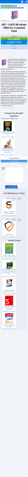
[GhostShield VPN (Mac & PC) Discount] (9, 225)
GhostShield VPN (9, 234)
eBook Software (20, 7)
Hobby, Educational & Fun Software (8, 7)
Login (8, 188)
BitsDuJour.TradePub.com (6, 5)
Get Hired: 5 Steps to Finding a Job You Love (9, 290)
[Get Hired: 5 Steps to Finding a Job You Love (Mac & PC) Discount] (9, 282)
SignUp (15, 188)
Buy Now (14, 39)
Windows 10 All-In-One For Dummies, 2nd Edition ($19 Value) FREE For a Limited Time (9, 272)
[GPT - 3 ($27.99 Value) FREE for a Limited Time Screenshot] (4, 62)
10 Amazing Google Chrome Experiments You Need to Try (8, 133)
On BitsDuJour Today (14, 193)
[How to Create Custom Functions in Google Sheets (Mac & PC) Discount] (9, 248)
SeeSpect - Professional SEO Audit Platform (9, 212)
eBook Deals (14, 240)
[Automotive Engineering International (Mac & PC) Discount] (9, 317)
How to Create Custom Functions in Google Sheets (9, 256)
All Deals (14, 5)
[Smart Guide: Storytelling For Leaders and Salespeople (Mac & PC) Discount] (9, 300)
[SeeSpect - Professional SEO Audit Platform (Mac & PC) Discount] (9, 204)
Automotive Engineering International (9, 325)
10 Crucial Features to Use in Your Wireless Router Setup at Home (7, 150)
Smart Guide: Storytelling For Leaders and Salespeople (9, 307)
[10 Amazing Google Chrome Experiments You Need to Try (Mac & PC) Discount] (7, 126)
